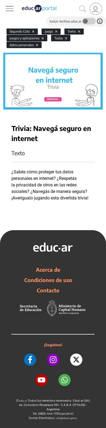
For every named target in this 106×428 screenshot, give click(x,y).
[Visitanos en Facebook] (30, 359)
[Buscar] (83, 9)
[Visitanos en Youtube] (41, 380)
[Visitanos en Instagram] (53, 359)
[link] (96, 9)
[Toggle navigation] (4, 3)
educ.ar (23, 400)
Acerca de (48, 269)
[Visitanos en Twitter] (76, 359)
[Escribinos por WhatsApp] (64, 380)
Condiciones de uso (48, 280)
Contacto (48, 290)
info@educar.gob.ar (66, 418)
